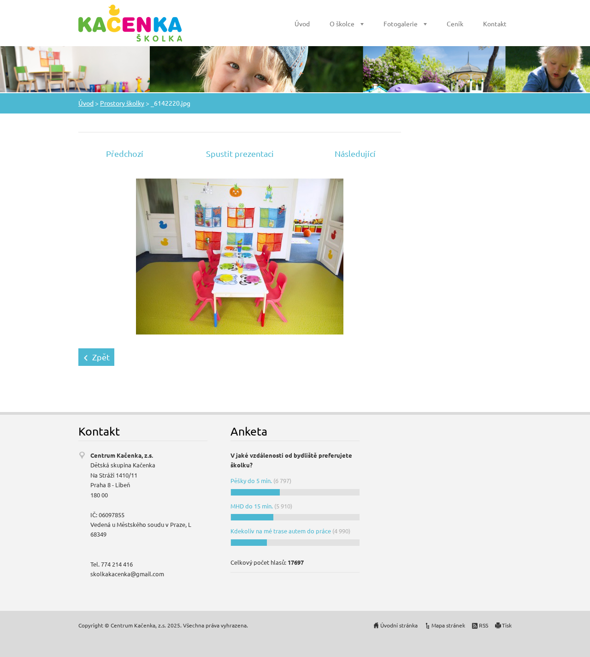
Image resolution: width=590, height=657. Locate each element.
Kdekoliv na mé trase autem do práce (280, 531)
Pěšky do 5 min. (251, 480)
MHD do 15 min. (251, 506)
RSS (483, 625)
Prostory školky (122, 103)
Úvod (302, 23)
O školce (342, 23)
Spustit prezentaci (240, 153)
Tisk (507, 625)
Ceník (455, 23)
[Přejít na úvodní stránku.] (130, 23)
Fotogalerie (401, 23)
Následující (355, 153)
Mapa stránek (448, 625)
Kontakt (495, 23)
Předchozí (124, 153)
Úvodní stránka (399, 625)
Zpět (101, 357)
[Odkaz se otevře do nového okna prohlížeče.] (239, 255)
